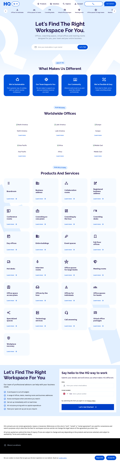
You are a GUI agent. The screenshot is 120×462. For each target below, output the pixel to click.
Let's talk (82, 47)
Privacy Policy (91, 401)
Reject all (99, 458)
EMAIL (63, 382)
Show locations (12, 445)
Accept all (111, 458)
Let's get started (88, 407)
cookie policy (63, 458)
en (15, 4)
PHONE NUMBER (66, 390)
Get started (110, 4)
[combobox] (67, 394)
